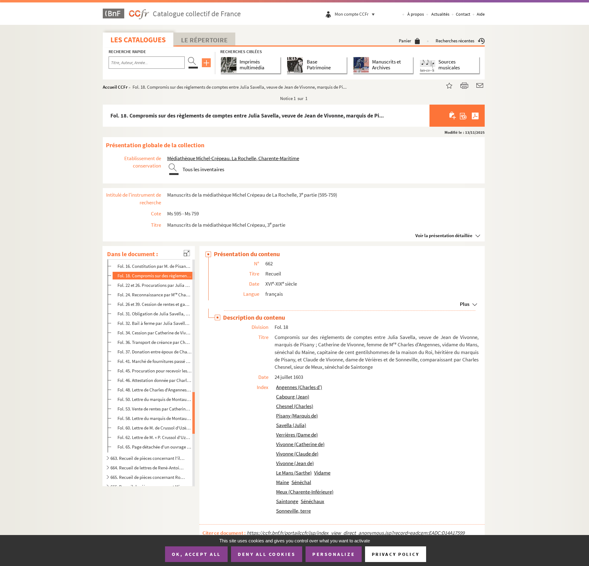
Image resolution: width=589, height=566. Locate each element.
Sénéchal (301, 482)
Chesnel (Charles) (294, 406)
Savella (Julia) (291, 425)
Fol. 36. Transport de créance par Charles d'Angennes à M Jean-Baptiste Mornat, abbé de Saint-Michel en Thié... (154, 342)
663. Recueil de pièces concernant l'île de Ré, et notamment (148, 458)
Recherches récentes (455, 41)
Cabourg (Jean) (292, 396)
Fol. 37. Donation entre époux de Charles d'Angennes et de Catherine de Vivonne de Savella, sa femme (154, 352)
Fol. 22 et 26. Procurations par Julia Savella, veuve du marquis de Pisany (154, 285)
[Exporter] (463, 115)
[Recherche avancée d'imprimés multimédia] (230, 64)
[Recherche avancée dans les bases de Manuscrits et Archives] (362, 64)
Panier (405, 41)
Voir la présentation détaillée (443, 235)
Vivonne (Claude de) (297, 453)
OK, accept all (196, 554)
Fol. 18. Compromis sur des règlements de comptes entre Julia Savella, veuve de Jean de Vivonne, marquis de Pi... (154, 276)
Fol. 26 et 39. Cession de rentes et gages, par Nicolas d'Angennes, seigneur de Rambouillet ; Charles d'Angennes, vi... (154, 304)
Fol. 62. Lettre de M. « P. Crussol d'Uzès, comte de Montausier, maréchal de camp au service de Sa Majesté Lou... (154, 437)
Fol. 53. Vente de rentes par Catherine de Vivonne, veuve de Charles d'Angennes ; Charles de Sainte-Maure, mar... (154, 409)
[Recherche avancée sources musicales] (428, 64)
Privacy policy (395, 554)
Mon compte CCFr (351, 14)
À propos (415, 14)
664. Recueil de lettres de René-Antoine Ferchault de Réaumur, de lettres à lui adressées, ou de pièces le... (148, 468)
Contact (463, 14)
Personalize (333, 554)
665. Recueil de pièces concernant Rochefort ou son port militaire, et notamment (148, 477)
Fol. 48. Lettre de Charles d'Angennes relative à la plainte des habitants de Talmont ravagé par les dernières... (154, 390)
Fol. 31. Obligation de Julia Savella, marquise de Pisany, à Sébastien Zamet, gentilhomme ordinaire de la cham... (154, 314)
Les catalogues (138, 39)
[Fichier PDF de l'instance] (475, 115)
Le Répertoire (204, 40)
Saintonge (287, 501)
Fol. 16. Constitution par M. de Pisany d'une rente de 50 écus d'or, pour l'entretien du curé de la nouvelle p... (154, 266)
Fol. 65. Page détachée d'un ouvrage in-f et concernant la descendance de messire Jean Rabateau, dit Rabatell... (154, 446)
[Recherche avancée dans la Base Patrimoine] (296, 64)
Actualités (440, 14)
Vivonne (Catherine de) (300, 444)
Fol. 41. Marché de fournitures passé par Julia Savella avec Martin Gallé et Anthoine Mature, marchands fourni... (154, 361)
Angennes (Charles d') (299, 387)
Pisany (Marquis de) (297, 415)
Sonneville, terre (293, 510)
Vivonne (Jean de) (295, 463)
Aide (481, 14)
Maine (282, 482)
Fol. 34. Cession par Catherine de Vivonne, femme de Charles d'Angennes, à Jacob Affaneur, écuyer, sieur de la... (154, 333)
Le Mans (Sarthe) (294, 472)
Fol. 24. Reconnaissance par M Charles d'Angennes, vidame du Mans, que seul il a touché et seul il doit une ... (154, 294)
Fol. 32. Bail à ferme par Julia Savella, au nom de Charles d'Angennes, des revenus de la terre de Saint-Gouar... (154, 323)
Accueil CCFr (115, 87)
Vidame (322, 472)
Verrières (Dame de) (297, 434)
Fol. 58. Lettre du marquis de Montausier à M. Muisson (154, 418)
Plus (464, 304)
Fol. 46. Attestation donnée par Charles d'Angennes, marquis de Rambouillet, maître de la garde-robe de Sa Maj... (154, 380)
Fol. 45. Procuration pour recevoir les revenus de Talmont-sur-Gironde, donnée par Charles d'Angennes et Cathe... (154, 371)
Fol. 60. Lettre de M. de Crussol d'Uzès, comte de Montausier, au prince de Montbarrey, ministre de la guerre (154, 428)
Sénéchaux (312, 501)
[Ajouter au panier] (453, 116)
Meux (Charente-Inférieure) (304, 491)
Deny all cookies (266, 554)
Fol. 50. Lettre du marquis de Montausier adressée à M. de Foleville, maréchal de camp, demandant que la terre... (154, 399)
